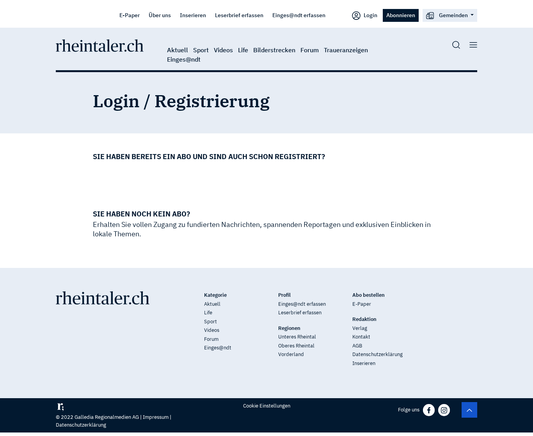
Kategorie (215, 295)
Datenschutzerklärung (377, 354)
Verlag (359, 328)
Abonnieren (400, 15)
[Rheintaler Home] (100, 45)
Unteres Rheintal (297, 336)
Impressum (156, 417)
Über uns (160, 15)
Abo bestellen (368, 295)
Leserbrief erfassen (239, 15)
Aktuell (177, 50)
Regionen (289, 328)
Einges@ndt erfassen (298, 15)
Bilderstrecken (274, 50)
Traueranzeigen (346, 50)
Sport (201, 50)
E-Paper (129, 15)
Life (243, 50)
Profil (284, 295)
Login (369, 15)
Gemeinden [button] (453, 15)
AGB (357, 345)
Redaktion (364, 319)
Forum (309, 50)
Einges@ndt (184, 59)
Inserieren (193, 15)
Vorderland (291, 354)
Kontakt (361, 336)
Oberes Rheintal (296, 345)
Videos (223, 50)
